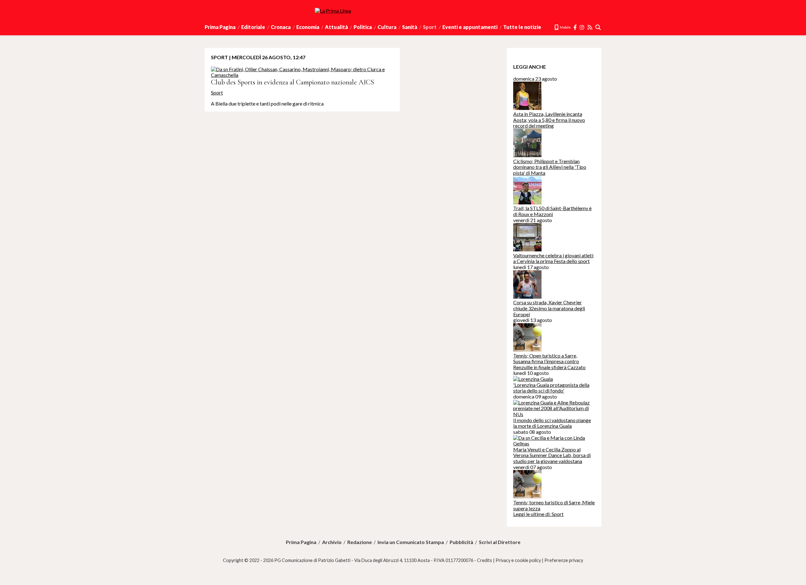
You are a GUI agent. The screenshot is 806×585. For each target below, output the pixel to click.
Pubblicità (461, 542)
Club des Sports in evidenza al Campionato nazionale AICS (292, 82)
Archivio (332, 542)
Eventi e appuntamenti (469, 27)
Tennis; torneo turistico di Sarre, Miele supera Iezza (554, 505)
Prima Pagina (220, 27)
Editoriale (253, 27)
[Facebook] (575, 27)
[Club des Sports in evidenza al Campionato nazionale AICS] (302, 75)
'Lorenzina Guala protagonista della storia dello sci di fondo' (551, 388)
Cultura (386, 27)
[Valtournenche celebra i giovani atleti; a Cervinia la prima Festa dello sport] (527, 249)
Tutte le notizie (522, 27)
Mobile (565, 27)
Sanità (409, 27)
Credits (484, 560)
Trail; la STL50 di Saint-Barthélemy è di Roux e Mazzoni (552, 211)
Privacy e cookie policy (518, 560)
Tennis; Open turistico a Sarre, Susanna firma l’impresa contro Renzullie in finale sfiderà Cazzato (549, 361)
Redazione (359, 542)
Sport (430, 27)
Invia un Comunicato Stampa (410, 542)
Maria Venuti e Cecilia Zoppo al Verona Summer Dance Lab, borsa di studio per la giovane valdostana (552, 455)
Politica (363, 27)
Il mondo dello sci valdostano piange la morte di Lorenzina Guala (552, 423)
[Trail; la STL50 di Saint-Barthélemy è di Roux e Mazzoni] (527, 202)
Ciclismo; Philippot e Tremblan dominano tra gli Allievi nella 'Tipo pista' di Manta (549, 167)
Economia (307, 27)
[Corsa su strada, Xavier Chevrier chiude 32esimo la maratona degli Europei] (527, 297)
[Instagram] (582, 27)
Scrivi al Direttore (499, 542)
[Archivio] (598, 27)
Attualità (336, 27)
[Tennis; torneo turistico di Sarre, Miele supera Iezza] (527, 496)
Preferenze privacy (563, 560)
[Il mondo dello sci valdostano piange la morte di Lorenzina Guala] (554, 414)
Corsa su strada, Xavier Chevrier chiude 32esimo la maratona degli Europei (549, 308)
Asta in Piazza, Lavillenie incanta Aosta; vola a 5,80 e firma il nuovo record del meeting (549, 120)
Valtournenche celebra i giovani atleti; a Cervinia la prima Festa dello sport (553, 258)
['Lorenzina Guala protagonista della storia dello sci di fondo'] (533, 379)
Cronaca (281, 27)
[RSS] (590, 27)
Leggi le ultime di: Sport (538, 514)
